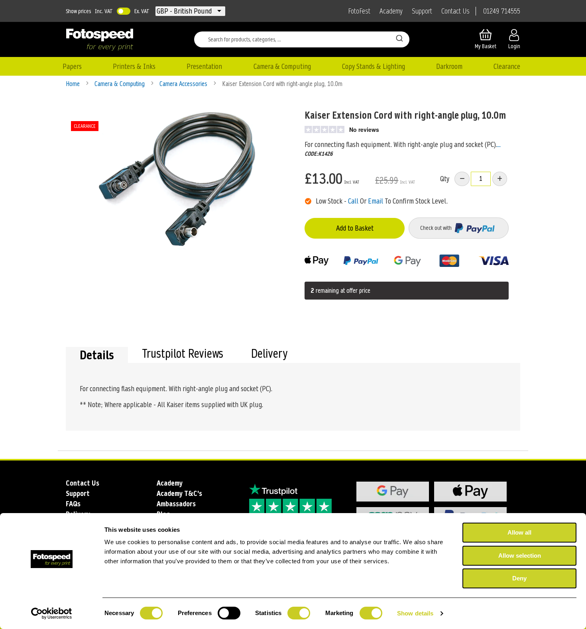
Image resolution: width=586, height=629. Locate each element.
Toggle (123, 11)
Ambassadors (176, 504)
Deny (519, 578)
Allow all (519, 532)
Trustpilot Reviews (182, 354)
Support (422, 11)
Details (97, 355)
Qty (444, 179)
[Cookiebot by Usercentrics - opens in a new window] (52, 613)
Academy (391, 11)
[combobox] (301, 39)
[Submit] (399, 37)
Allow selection (519, 555)
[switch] (229, 613)
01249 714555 (501, 11)
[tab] (97, 355)
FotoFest (359, 11)
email (375, 201)
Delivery (269, 354)
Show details (415, 613)
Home (73, 83)
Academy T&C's (179, 493)
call (353, 201)
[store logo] (100, 39)
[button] (185, 11)
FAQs (73, 504)
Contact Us (455, 11)
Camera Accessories (184, 83)
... (499, 144)
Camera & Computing (120, 83)
